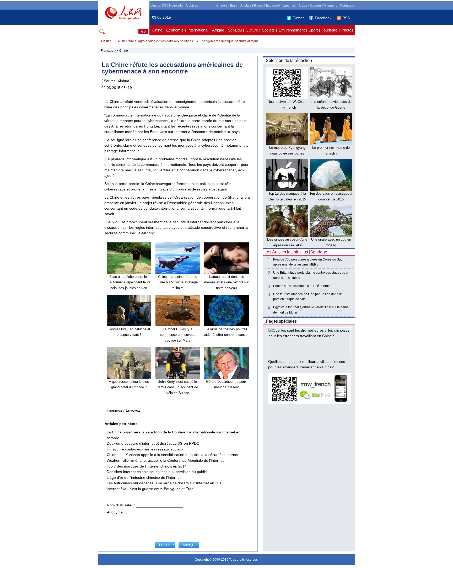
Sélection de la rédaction (289, 60)
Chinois (221, 5)
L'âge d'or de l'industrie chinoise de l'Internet (144, 477)
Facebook (323, 18)
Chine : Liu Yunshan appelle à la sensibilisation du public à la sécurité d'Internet (172, 455)
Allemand (330, 5)
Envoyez (133, 410)
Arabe (303, 5)
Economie (175, 30)
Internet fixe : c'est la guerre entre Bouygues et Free (150, 489)
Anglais (245, 5)
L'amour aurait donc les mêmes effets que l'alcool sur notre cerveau (226, 282)
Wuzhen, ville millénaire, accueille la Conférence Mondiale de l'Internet (165, 460)
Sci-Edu (235, 30)
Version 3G (158, 5)
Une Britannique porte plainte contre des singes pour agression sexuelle (310, 275)
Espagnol (273, 5)
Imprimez (114, 410)
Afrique (218, 30)
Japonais (289, 5)
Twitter (298, 18)
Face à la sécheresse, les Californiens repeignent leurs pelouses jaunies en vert (128, 282)
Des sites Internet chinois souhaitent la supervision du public (157, 472)
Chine (157, 30)
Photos (347, 30)
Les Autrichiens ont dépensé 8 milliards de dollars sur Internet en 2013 (165, 483)
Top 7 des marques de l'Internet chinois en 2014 (147, 466)
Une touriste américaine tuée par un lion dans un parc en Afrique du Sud (308, 296)
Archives (192, 5)
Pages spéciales (281, 321)
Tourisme (329, 30)
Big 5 (234, 5)
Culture (252, 30)
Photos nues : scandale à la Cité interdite (302, 286)
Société (268, 30)
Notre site (176, 5)
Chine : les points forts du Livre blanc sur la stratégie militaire (178, 282)
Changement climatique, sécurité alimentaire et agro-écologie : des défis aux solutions (124, 41)
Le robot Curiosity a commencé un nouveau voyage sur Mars (177, 334)
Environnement (292, 30)
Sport (313, 30)
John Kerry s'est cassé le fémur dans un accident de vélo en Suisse (178, 387)
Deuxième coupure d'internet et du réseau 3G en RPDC (153, 443)
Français (107, 50)
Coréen (315, 5)
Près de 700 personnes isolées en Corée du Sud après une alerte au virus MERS (308, 262)
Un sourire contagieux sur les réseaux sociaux (145, 449)
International (197, 30)
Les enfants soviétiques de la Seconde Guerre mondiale (331, 107)
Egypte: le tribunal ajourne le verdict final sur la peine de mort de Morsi (311, 309)
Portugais (347, 5)
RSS (346, 18)
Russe (258, 5)
